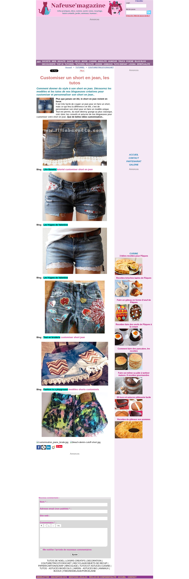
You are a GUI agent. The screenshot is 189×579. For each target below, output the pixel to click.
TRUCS (121, 61)
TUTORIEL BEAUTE (85, 64)
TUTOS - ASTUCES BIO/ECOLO (55, 568)
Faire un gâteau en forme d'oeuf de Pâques (134, 301)
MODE (85, 61)
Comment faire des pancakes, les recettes (134, 350)
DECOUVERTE (49, 64)
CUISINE (93, 61)
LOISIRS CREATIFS (75, 560)
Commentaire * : (48, 522)
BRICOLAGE (71, 566)
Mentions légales (78, 577)
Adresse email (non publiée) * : (55, 509)
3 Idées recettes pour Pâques (134, 256)
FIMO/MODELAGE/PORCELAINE (79, 571)
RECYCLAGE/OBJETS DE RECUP (90, 563)
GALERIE (133, 165)
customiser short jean (73, 337)
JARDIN (98, 64)
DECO (77, 61)
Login (128, 3)
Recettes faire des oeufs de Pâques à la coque (134, 325)
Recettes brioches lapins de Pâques (133, 278)
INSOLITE (102, 61)
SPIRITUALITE (143, 64)
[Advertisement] (94, 40)
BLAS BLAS (140, 61)
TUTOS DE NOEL (55, 560)
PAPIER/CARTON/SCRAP (51, 566)
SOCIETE (46, 61)
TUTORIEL (69, 64)
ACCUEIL (133, 155)
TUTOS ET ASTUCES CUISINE (95, 566)
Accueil (68, 67)
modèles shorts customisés (84, 389)
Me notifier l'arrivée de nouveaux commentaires (67, 549)
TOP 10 (60, 64)
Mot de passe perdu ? (142, 16)
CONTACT (134, 158)
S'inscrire (129, 16)
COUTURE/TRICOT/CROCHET (101, 67)
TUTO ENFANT (120, 64)
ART (39, 62)
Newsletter (43, 577)
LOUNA (132, 64)
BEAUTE (62, 61)
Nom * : (43, 502)
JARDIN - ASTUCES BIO (85, 568)
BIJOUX (57, 571)
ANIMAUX (108, 64)
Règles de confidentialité (103, 577)
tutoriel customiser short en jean (75, 169)
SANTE (70, 61)
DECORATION (94, 560)
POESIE (129, 61)
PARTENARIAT (133, 161)
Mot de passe (130, 9)
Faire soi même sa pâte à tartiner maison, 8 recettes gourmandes (134, 374)
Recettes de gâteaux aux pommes (133, 419)
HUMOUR (112, 61)
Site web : (45, 515)
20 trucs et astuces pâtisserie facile (134, 397)
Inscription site (59, 577)
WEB (54, 61)
